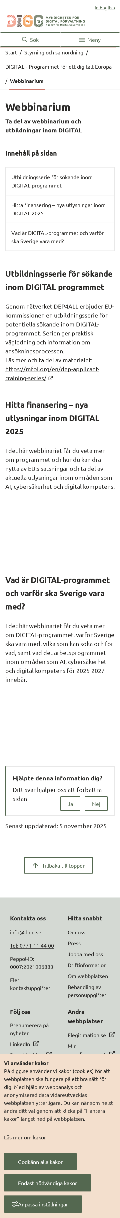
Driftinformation (87, 965)
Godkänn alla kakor (40, 1161)
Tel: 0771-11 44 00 (32, 945)
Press (74, 943)
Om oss (76, 932)
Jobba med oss (85, 954)
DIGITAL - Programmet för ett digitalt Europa (58, 66)
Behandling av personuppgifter (87, 990)
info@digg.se (25, 932)
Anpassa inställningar (43, 1204)
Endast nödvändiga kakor (47, 1183)
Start (11, 52)
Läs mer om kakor (25, 1137)
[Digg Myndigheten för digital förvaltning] (46, 19)
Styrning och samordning (53, 52)
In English (105, 7)
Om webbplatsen (88, 975)
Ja (70, 803)
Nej (96, 803)
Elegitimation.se (87, 1035)
